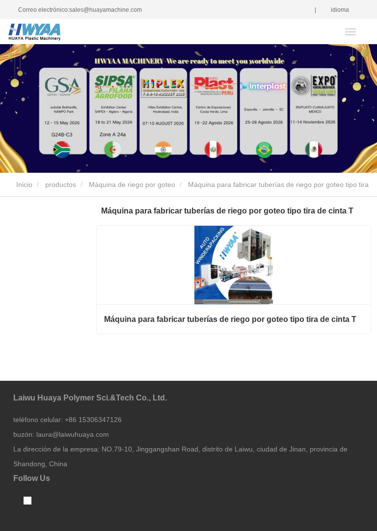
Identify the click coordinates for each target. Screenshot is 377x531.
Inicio (23, 184)
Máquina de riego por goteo (132, 184)
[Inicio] (57, 32)
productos (60, 184)
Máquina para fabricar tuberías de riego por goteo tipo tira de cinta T (230, 319)
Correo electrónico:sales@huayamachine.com (80, 9)
